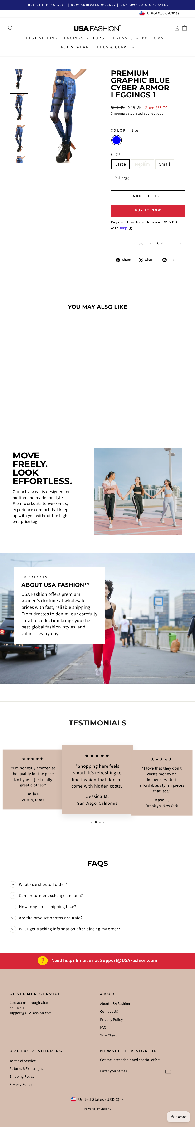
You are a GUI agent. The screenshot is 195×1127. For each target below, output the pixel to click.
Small (164, 164)
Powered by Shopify (97, 1109)
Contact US (109, 1011)
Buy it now (148, 210)
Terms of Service (23, 1060)
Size (116, 154)
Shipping (118, 113)
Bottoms (154, 38)
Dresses (124, 38)
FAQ (103, 1027)
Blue (116, 140)
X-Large (122, 178)
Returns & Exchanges (26, 1068)
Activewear (75, 47)
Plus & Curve (114, 47)
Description (148, 243)
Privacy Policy (111, 1019)
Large (120, 164)
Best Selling (42, 38)
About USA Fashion (115, 1003)
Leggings (73, 38)
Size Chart (108, 1035)
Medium (142, 164)
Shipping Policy (22, 1076)
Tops (99, 38)
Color (124, 130)
